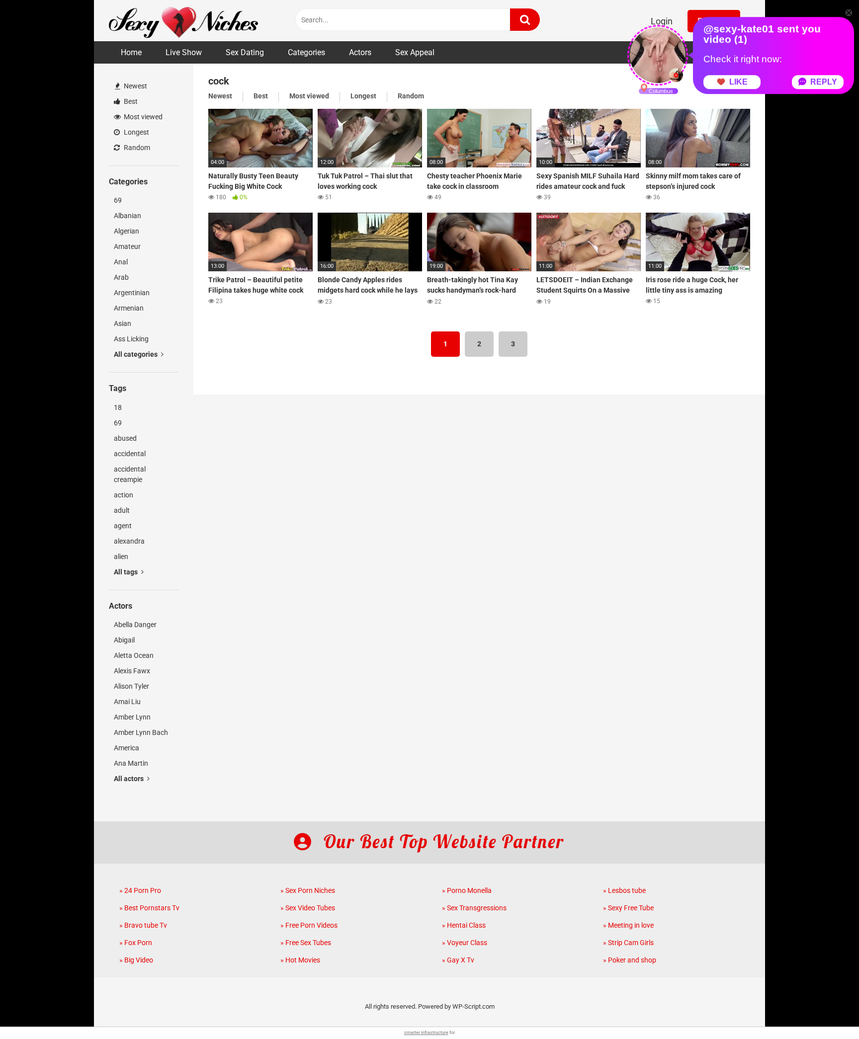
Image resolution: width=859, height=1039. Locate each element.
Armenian (129, 308)
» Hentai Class (464, 925)
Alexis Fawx (132, 671)
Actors (360, 52)
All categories (136, 354)
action (123, 495)
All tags (126, 572)
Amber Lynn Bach (141, 732)
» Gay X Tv (458, 960)
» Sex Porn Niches (307, 890)
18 (118, 407)
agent (123, 526)
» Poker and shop (629, 960)
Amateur (127, 246)
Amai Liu (127, 702)
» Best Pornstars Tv (149, 908)
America (126, 748)
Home (131, 52)
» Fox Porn (135, 943)
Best (130, 101)
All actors (129, 779)
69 (118, 200)
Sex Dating (245, 52)
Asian (122, 323)
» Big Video (136, 960)
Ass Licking (131, 339)
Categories (306, 52)
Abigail (124, 640)
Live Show (184, 52)
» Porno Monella (467, 890)
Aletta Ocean (134, 655)
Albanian (127, 216)
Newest (134, 86)
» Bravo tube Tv (143, 925)
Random (136, 148)
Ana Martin (131, 763)
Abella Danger (135, 625)
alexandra (129, 541)
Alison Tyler (131, 686)
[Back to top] (825, 1009)
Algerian (126, 231)
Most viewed (142, 117)
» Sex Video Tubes (307, 908)
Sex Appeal (414, 52)
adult (122, 510)
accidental (130, 454)
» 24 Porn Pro (140, 890)
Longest (135, 132)
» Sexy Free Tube (628, 908)
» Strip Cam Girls (628, 943)
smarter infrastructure (426, 1032)
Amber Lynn (132, 717)
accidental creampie (130, 474)
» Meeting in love (628, 925)
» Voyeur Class (464, 943)
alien (121, 556)
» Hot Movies (300, 960)
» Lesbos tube (624, 890)
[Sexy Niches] (183, 20)
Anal (121, 262)
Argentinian (132, 293)
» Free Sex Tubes (305, 943)
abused (125, 438)
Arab (121, 277)
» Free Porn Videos (309, 925)
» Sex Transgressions (474, 908)
